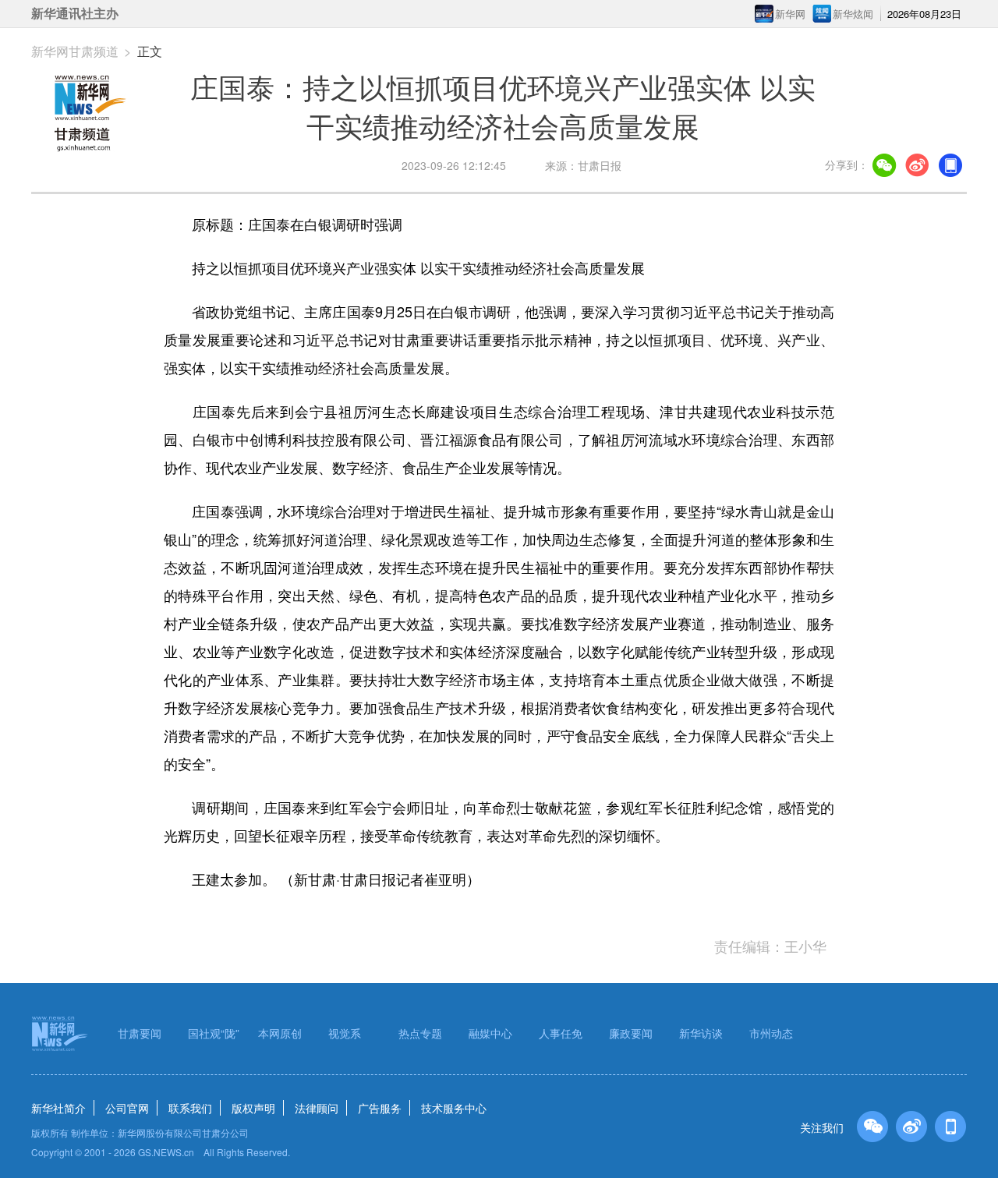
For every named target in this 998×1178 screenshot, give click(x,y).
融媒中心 (490, 1033)
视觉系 (344, 1033)
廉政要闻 (631, 1033)
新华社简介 (58, 1108)
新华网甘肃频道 (75, 51)
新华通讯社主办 (75, 13)
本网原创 (280, 1033)
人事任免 (560, 1033)
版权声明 (253, 1108)
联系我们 (190, 1108)
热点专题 (420, 1033)
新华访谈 (701, 1033)
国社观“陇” (213, 1033)
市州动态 (771, 1033)
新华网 (790, 13)
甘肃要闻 (139, 1033)
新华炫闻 (853, 13)
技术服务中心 (454, 1108)
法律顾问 (316, 1108)
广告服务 (380, 1108)
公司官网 (127, 1108)
